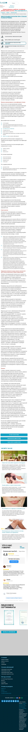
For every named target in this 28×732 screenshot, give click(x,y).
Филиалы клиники (4, 659)
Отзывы (3, 662)
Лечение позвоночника (14, 434)
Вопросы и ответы (5, 661)
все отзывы (22, 547)
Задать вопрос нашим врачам (14, 442)
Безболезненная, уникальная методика (13, 36)
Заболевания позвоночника (6, 669)
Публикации (3, 664)
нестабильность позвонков (8, 128)
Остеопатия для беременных (7, 678)
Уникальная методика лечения (14, 438)
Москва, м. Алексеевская (9, 631)
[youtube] (5, 701)
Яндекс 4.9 (3, 688)
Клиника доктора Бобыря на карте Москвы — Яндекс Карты (14, 600)
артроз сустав (5, 136)
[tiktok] (9, 701)
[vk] (2, 701)
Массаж (3, 680)
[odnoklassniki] (11, 701)
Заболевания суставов (5, 670)
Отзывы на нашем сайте (6, 693)
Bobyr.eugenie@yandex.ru (21, 10)
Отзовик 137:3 (4, 691)
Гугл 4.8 (2, 690)
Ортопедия (3, 682)
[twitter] (7, 701)
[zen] (16, 701)
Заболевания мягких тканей (6, 672)
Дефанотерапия (4, 683)
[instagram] (13, 701)
